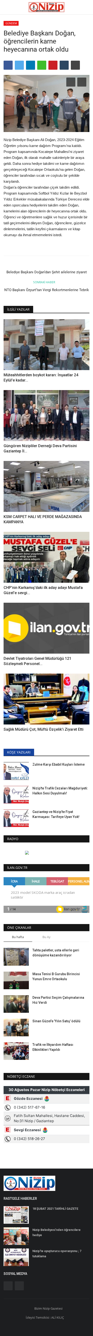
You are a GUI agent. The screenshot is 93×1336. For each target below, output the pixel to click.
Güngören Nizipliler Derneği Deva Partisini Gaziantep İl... (40, 448)
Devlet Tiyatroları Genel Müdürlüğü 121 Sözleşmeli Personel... (37, 661)
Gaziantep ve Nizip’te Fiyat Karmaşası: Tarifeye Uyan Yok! (55, 814)
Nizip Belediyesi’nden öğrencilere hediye (56, 1232)
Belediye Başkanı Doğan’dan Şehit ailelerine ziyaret (46, 272)
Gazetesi (56, 1308)
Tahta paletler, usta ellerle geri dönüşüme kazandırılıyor (55, 952)
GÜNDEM (11, 23)
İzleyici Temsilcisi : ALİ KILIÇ (45, 1317)
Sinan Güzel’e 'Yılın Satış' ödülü (56, 1021)
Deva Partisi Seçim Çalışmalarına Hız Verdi (58, 1000)
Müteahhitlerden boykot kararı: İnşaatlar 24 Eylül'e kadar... (41, 377)
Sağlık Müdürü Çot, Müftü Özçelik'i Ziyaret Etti (43, 729)
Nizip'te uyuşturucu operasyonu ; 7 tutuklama (56, 1253)
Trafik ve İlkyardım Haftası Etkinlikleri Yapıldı (52, 1047)
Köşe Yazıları (19, 752)
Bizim (38, 1308)
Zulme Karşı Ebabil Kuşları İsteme (58, 764)
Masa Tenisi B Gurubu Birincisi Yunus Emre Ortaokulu (56, 976)
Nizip (46, 1308)
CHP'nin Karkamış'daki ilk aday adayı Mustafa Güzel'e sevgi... (43, 590)
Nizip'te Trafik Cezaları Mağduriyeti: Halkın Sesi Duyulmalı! (60, 790)
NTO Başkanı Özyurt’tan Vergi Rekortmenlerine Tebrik (46, 290)
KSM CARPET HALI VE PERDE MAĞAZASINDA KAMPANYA (43, 519)
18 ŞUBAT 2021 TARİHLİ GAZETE (55, 1208)
